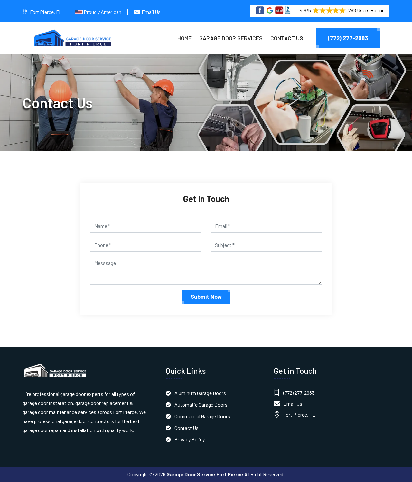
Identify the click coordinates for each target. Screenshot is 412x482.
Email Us (151, 12)
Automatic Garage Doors (201, 405)
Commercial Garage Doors (202, 416)
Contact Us (286, 38)
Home (184, 38)
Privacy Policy (189, 439)
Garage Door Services (231, 38)
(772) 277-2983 (348, 38)
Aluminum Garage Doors (200, 393)
